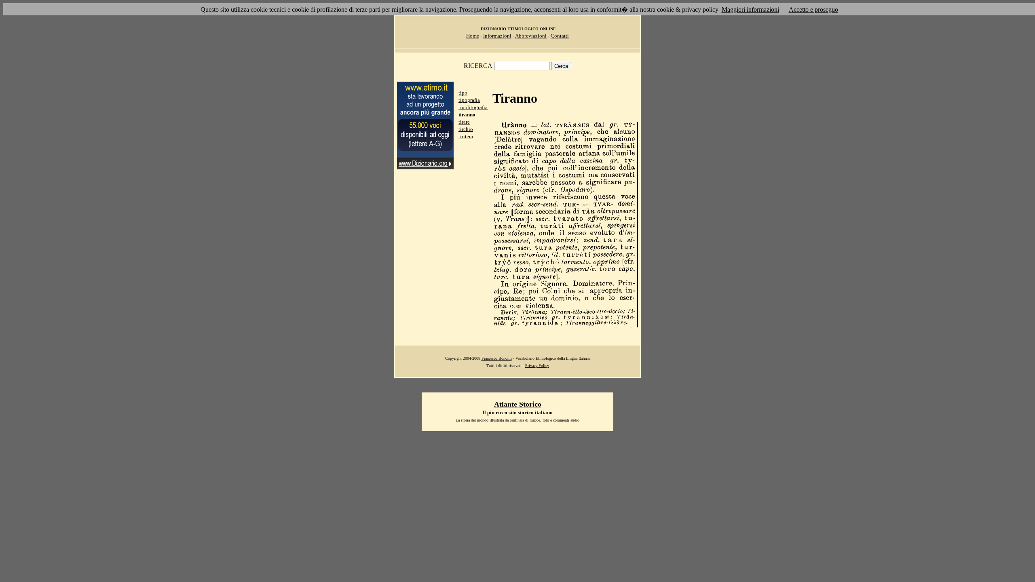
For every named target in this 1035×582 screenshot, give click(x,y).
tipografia (469, 100)
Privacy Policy (537, 365)
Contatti (560, 36)
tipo (462, 93)
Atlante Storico (517, 404)
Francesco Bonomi (497, 358)
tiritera (465, 136)
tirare (464, 122)
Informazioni (497, 36)
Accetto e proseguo (813, 9)
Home (472, 36)
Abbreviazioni (531, 36)
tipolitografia (473, 107)
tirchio (465, 129)
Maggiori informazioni (750, 9)
